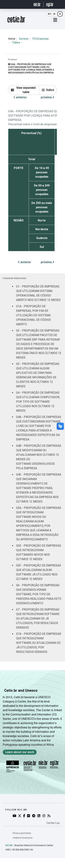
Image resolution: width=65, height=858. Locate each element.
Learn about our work (19, 752)
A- (54, 13)
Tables (16, 42)
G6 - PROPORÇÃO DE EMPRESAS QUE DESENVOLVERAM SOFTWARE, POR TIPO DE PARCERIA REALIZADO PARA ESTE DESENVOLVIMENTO (38, 594)
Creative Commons (22, 837)
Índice (50, 90)
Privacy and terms (22, 833)
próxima (46, 97)
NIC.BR (9, 845)
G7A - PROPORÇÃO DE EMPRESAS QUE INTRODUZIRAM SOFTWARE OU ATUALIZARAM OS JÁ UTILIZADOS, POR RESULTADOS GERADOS (38, 643)
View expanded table (26, 90)
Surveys (23, 38)
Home (11, 38)
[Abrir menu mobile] (55, 20)
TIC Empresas (40, 38)
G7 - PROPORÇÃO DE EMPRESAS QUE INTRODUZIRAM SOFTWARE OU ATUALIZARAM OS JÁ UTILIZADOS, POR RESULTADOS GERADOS (37, 618)
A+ (49, 13)
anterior (21, 97)
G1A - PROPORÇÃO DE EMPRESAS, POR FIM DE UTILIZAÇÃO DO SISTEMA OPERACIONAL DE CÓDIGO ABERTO (33, 315)
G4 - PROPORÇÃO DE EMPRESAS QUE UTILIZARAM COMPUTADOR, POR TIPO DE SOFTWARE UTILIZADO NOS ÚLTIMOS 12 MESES (38, 401)
